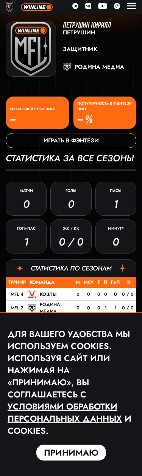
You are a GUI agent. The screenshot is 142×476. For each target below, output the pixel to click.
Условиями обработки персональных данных (65, 412)
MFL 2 (17, 307)
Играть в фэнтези (71, 140)
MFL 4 (17, 294)
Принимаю (71, 453)
